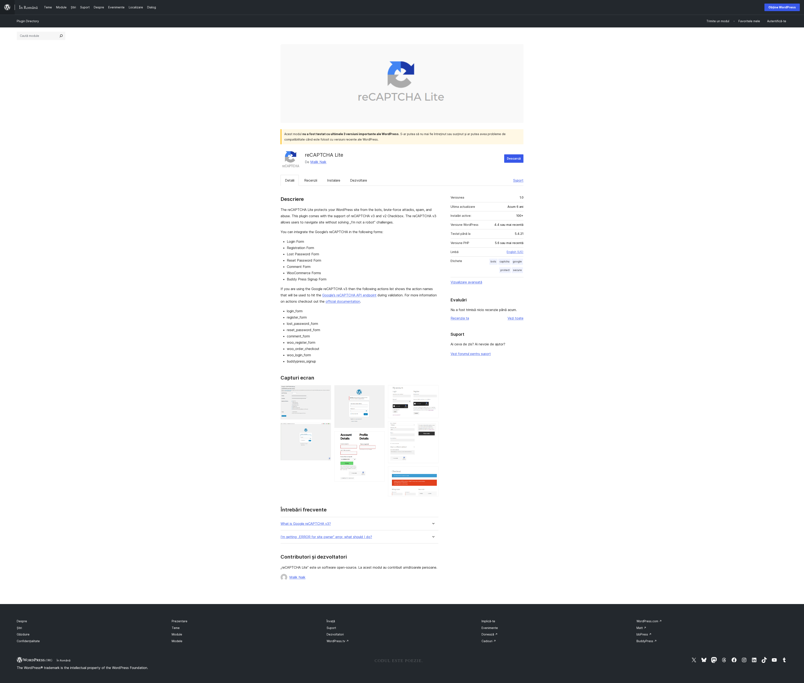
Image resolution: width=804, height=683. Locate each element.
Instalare (333, 180)
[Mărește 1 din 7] (325, 391)
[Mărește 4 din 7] (379, 437)
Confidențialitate (28, 641)
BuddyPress (646, 641)
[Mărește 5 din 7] (433, 391)
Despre (22, 621)
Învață (331, 621)
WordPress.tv (338, 641)
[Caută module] (61, 36)
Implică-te (488, 621)
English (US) (515, 252)
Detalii (289, 180)
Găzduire (23, 634)
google (517, 261)
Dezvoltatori (335, 634)
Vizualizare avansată (466, 282)
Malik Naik (318, 162)
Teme (176, 628)
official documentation (343, 301)
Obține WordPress (782, 7)
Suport (518, 180)
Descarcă (514, 158)
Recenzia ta (460, 318)
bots (493, 261)
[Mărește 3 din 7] (379, 391)
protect (505, 270)
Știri (19, 628)
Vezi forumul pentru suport (471, 354)
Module (177, 634)
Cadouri (489, 641)
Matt (641, 628)
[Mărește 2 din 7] (325, 428)
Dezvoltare (358, 180)
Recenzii (310, 180)
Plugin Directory (28, 21)
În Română (63, 660)
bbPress (644, 634)
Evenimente (490, 628)
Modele (177, 641)
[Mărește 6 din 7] (433, 427)
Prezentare (179, 621)
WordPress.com (649, 621)
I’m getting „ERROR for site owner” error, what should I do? (326, 537)
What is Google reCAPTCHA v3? (306, 524)
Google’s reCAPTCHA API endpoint (349, 295)
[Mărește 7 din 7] (433, 472)
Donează (490, 634)
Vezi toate (515, 318)
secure (517, 270)
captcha (504, 261)
